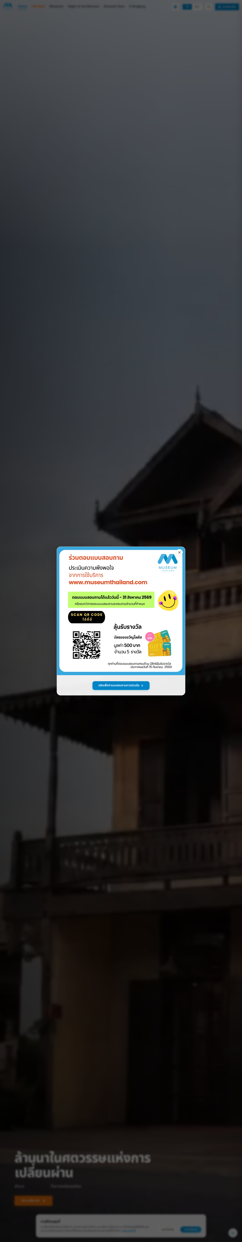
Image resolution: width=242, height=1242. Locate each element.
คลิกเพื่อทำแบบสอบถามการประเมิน (119, 685)
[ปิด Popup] (179, 552)
